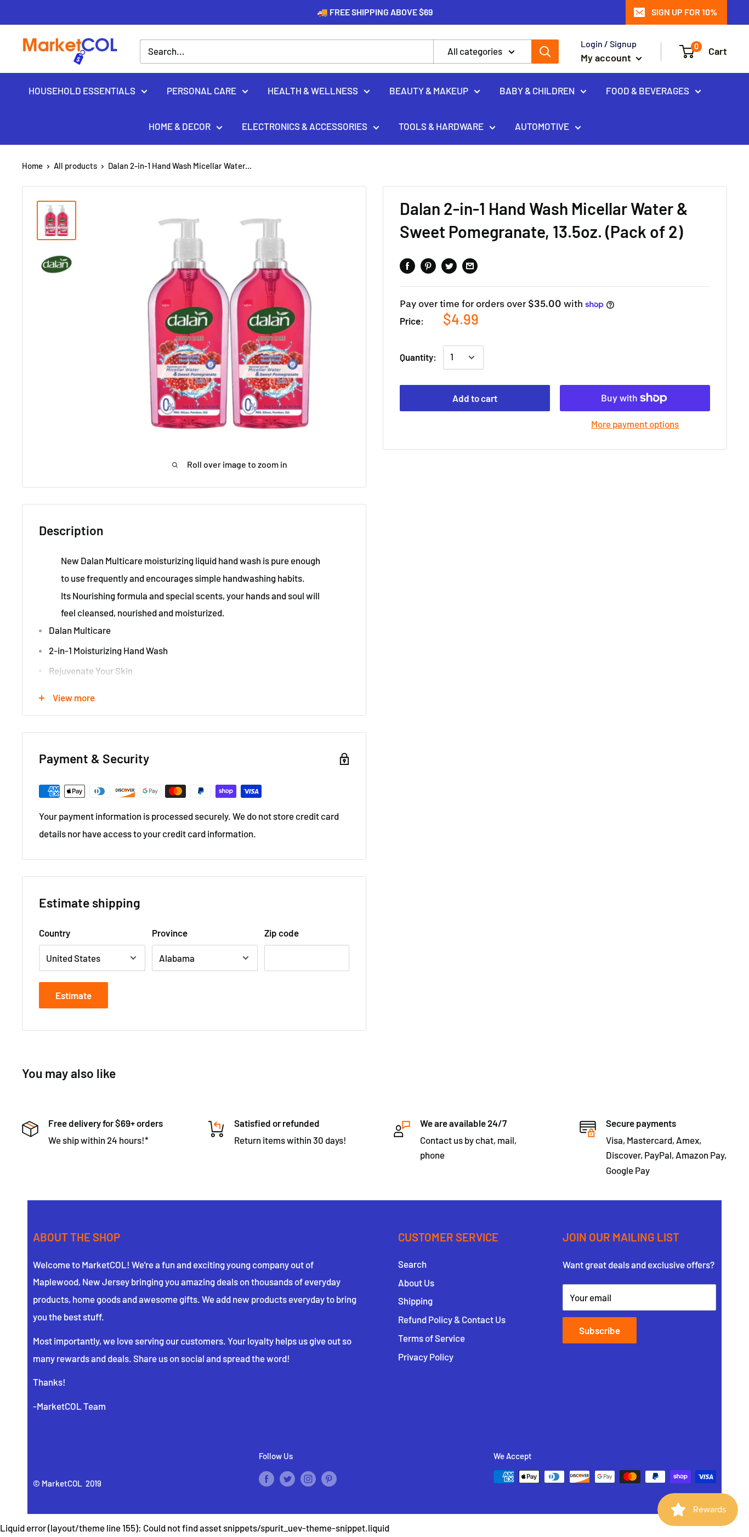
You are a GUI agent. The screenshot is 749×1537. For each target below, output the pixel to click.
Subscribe (599, 1330)
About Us (416, 1282)
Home (32, 166)
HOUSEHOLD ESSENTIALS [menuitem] (82, 89)
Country (54, 932)
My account (607, 58)
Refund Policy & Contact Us (452, 1319)
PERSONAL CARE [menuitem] (201, 89)
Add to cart (474, 398)
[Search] (545, 51)
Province (170, 932)
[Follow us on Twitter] (287, 1478)
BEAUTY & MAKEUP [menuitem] (428, 89)
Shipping (415, 1300)
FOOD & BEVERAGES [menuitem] (647, 89)
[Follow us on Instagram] (308, 1478)
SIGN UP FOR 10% (684, 12)
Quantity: (418, 356)
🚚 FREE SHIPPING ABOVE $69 (375, 12)
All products (75, 166)
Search (412, 1263)
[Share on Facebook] (407, 265)
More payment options (635, 423)
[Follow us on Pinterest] (329, 1478)
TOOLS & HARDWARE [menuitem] (441, 126)
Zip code (281, 932)
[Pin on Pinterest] (428, 265)
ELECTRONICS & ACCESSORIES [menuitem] (304, 126)
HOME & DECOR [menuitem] (180, 126)
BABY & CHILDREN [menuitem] (537, 89)
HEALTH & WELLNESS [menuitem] (313, 89)
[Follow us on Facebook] (266, 1478)
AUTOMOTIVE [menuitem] (542, 126)
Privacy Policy (425, 1356)
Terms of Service (431, 1337)
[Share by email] (470, 265)
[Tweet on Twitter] (449, 265)
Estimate (73, 995)
